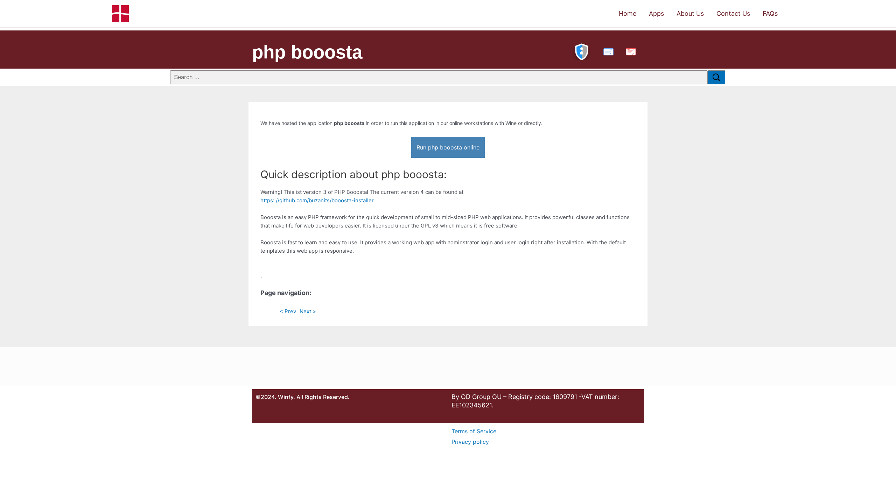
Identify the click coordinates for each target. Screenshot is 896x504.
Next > (308, 311)
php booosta (307, 52)
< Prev (288, 311)
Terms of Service (473, 431)
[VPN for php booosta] (581, 51)
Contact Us (733, 13)
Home (627, 13)
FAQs (770, 13)
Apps (656, 13)
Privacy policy (470, 441)
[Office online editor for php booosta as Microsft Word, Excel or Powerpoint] (607, 51)
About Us (690, 13)
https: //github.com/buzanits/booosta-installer (317, 200)
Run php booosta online (447, 147)
